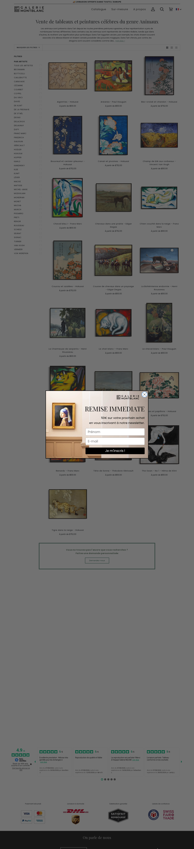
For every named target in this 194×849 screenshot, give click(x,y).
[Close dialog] (144, 394)
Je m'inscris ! (115, 451)
